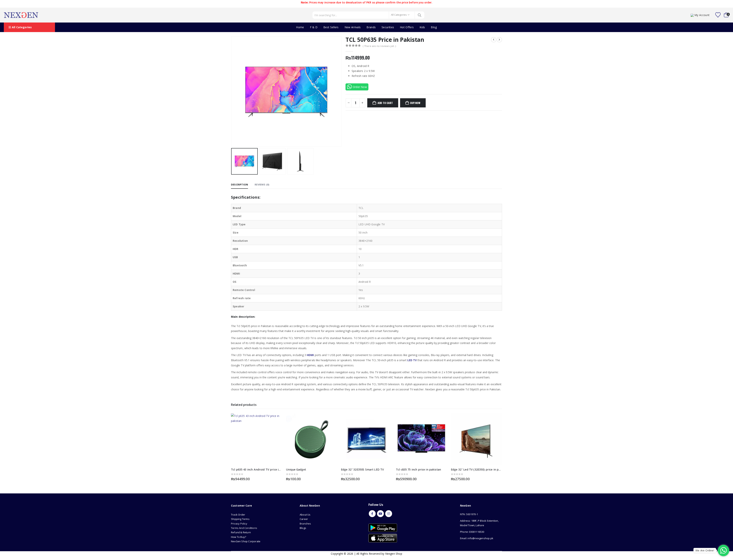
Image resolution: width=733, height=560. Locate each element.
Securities (388, 27)
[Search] (420, 15)
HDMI (310, 355)
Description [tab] (239, 184)
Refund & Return (241, 532)
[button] (232, 91)
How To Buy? (238, 537)
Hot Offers (407, 27)
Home (300, 27)
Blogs (303, 528)
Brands (371, 27)
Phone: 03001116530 (472, 531)
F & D (314, 27)
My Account (702, 15)
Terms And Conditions (244, 528)
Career (304, 519)
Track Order (238, 514)
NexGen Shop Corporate (245, 541)
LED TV (412, 360)
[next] (499, 39)
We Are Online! (704, 550)
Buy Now (415, 103)
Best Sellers (331, 27)
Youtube (380, 513)
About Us (305, 514)
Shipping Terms (240, 519)
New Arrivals (353, 27)
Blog (434, 27)
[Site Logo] (21, 15)
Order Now (360, 87)
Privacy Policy (239, 523)
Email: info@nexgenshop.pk (476, 538)
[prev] (493, 39)
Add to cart (385, 103)
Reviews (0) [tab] (262, 184)
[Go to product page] (256, 439)
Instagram (388, 513)
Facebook (372, 513)
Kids (422, 27)
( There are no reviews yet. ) (379, 46)
